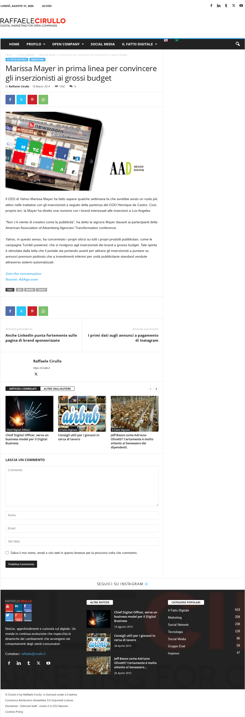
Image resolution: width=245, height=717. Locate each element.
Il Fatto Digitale (137, 44)
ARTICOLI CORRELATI (23, 388)
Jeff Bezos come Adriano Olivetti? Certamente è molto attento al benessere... (135, 662)
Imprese (173, 653)
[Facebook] (211, 5)
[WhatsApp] (43, 99)
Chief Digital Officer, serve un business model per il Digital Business (27, 439)
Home (14, 44)
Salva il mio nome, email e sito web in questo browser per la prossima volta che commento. (74, 553)
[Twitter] (234, 5)
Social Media (103, 44)
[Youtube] (241, 5)
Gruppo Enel (176, 646)
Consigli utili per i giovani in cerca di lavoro (78, 437)
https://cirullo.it (41, 367)
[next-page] (156, 388)
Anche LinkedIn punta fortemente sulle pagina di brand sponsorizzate (41, 338)
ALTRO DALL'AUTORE (57, 388)
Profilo (34, 44)
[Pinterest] (32, 99)
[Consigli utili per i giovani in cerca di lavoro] (82, 414)
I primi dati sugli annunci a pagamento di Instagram (123, 338)
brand (29, 289)
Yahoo (41, 289)
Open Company (66, 44)
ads (19, 289)
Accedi (47, 6)
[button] (237, 44)
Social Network (178, 625)
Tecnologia (175, 632)
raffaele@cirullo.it (33, 654)
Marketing (37, 59)
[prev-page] (150, 388)
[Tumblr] (226, 5)
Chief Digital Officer (18, 429)
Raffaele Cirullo (19, 86)
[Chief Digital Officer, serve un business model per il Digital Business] (29, 414)
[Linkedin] (219, 5)
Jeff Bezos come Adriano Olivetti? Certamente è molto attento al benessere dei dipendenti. (132, 441)
